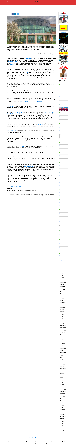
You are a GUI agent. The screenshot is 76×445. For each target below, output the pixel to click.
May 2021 (61, 380)
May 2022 (61, 359)
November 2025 (63, 284)
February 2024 (62, 321)
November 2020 (63, 391)
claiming (12, 64)
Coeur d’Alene (28, 166)
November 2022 (63, 348)
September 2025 (63, 288)
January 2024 (62, 323)
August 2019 (62, 418)
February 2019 (62, 428)
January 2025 (62, 302)
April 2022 (61, 361)
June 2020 (62, 400)
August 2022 (62, 354)
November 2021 (63, 370)
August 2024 (62, 311)
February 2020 (62, 407)
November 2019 (63, 412)
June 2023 (62, 336)
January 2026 (62, 280)
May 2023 (61, 337)
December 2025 (63, 282)
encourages (12, 137)
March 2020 (62, 405)
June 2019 (62, 421)
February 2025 (62, 300)
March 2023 (62, 341)
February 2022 (62, 364)
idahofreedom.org (16, 186)
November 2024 (63, 305)
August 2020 (62, 396)
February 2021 (62, 386)
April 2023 (61, 339)
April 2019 (61, 425)
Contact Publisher (63, 32)
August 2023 (62, 332)
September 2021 (63, 373)
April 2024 (62, 318)
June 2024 (62, 314)
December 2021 (63, 368)
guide (26, 72)
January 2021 (62, 387)
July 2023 (61, 334)
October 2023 (62, 329)
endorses (11, 106)
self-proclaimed (13, 61)
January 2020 (62, 409)
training (38, 123)
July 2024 (61, 313)
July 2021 (61, 377)
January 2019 (62, 430)
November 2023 (63, 327)
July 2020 (61, 398)
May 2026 (61, 273)
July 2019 (61, 420)
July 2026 (61, 270)
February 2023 (62, 343)
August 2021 (62, 375)
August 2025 (62, 289)
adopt (22, 146)
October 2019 (62, 414)
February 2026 (62, 279)
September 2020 (63, 395)
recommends (18, 112)
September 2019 (63, 416)
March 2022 (62, 362)
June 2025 (62, 293)
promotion (40, 124)
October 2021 (62, 371)
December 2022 (63, 346)
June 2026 (62, 271)
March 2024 (62, 320)
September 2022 (63, 352)
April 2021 (61, 382)
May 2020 (62, 402)
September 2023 (63, 330)
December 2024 (63, 304)
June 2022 (62, 357)
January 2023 (62, 345)
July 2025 (61, 291)
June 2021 (62, 379)
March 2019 (62, 427)
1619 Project (39, 101)
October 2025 (62, 286)
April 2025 (61, 296)
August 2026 (62, 268)
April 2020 (62, 403)
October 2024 (62, 307)
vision (21, 78)
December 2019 (63, 411)
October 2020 (62, 393)
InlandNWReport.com (38, 1)
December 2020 (63, 389)
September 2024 (63, 309)
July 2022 (61, 355)
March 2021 (62, 384)
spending (28, 58)
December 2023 (63, 325)
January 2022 (62, 366)
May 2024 (62, 316)
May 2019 (61, 423)
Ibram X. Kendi (24, 101)
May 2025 (61, 295)
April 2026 (61, 275)
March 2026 (62, 277)
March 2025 (62, 298)
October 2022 (62, 350)
